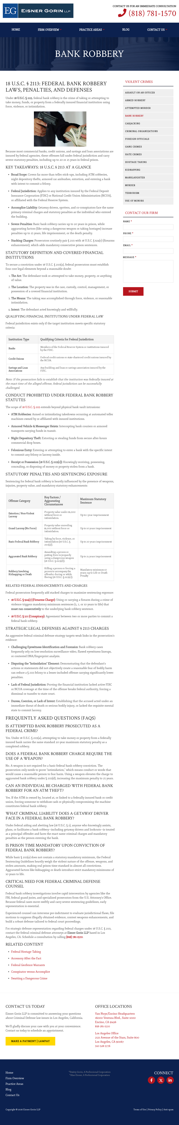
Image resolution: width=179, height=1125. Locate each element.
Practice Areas (90, 30)
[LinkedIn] (170, 1080)
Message (129, 257)
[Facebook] (151, 1080)
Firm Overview (48, 30)
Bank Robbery (134, 116)
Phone (128, 233)
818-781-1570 (102, 1026)
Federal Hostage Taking (26, 952)
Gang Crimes (133, 146)
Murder (130, 185)
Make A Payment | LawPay (30, 1041)
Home (16, 29)
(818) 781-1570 (152, 13)
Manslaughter (135, 177)
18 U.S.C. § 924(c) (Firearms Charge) (33, 600)
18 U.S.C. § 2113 (31, 407)
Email (128, 245)
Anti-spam (168, 1109)
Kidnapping (132, 170)
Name (127, 221)
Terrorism (132, 193)
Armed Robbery (135, 100)
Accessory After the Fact (26, 958)
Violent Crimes (139, 82)
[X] (160, 1080)
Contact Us (156, 30)
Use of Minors (134, 201)
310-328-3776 (102, 1046)
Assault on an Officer (140, 92)
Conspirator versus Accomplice (30, 972)
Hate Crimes (133, 154)
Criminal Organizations (141, 131)
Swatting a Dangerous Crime (29, 978)
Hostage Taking (136, 162)
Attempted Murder (138, 108)
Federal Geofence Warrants (28, 965)
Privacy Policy (155, 1109)
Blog (125, 29)
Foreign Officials (137, 139)
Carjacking (132, 123)
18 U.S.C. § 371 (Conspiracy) (27, 616)
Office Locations (113, 1006)
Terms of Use (139, 1109)
